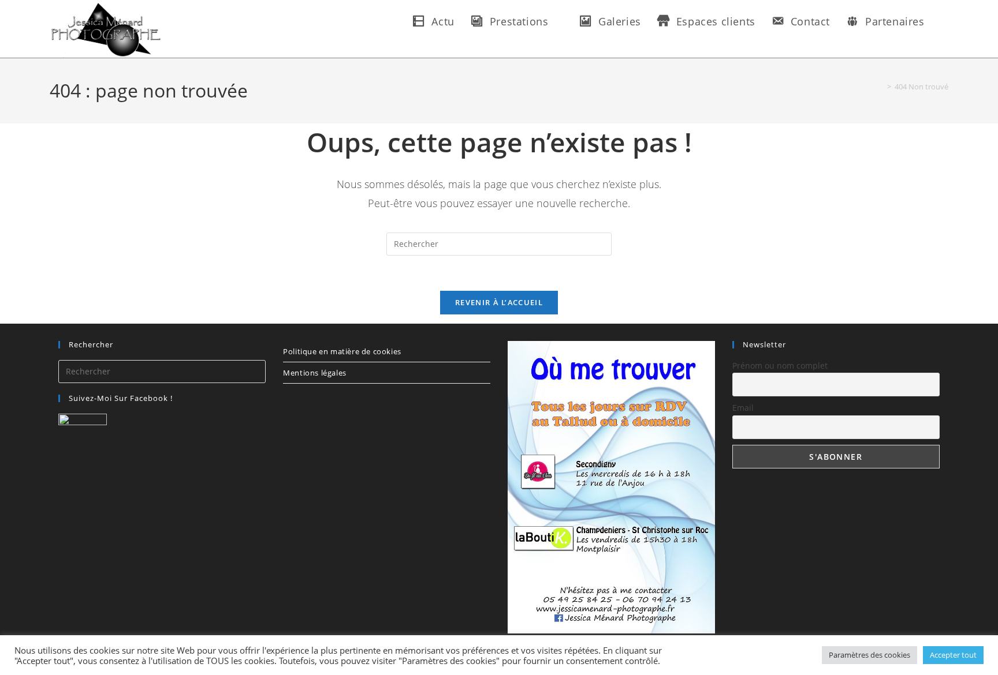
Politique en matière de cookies (342, 351)
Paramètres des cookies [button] (869, 655)
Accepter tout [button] (953, 655)
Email (743, 407)
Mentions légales (315, 372)
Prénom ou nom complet (780, 365)
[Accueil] (881, 86)
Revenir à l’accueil (499, 302)
